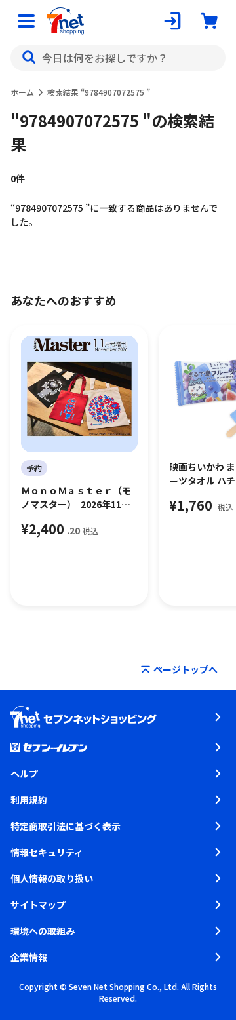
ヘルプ (24, 773)
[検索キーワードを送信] (29, 57)
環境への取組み (42, 930)
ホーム (22, 92)
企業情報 (28, 957)
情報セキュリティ (46, 852)
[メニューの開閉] (26, 21)
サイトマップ (38, 904)
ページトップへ (185, 669)
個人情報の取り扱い (51, 878)
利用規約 (28, 799)
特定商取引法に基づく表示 (65, 826)
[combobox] (118, 58)
